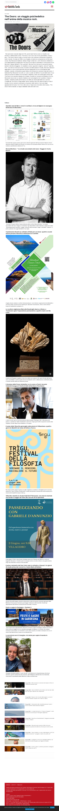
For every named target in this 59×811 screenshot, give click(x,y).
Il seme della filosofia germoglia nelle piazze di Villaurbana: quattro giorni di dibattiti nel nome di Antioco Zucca (28, 427)
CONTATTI (13, 784)
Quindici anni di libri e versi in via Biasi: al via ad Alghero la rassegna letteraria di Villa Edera (29, 106)
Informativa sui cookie (30, 809)
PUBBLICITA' (19, 784)
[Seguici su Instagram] (48, 2)
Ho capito (52, 807)
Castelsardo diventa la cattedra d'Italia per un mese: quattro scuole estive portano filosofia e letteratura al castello (29, 232)
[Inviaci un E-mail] (50, 2)
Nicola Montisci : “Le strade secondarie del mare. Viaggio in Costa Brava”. (28, 149)
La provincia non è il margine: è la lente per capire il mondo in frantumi (26, 636)
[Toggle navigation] (52, 6)
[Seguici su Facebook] (45, 2)
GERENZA (8, 784)
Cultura (7, 13)
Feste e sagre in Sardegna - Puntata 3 (18, 607)
